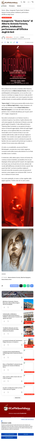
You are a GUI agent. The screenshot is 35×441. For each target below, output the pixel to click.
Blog (7, 10)
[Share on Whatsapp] (11, 42)
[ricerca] (21, 2)
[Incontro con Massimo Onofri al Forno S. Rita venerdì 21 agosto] (28, 390)
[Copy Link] (14, 42)
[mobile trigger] (32, 2)
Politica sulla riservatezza (27, 419)
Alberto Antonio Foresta (14, 277)
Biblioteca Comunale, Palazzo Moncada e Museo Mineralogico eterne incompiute (11, 303)
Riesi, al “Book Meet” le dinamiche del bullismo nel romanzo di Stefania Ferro (12, 366)
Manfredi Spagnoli (25, 277)
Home (3, 10)
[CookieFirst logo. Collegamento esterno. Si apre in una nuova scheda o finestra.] (1, 421)
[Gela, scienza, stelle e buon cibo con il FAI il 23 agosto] (28, 379)
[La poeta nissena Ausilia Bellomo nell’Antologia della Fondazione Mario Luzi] (28, 354)
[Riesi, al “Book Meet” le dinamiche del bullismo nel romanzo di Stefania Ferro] (28, 367)
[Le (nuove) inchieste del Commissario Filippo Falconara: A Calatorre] (28, 343)
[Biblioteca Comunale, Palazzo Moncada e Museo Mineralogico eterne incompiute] (28, 304)
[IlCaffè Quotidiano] (10, 2)
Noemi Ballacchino (6, 279)
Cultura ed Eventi (6, 17)
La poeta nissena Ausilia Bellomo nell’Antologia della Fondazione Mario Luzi (12, 353)
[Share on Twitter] (8, 42)
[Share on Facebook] (5, 42)
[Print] (17, 42)
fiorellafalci (9, 37)
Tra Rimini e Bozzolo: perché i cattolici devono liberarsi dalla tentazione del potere (11, 329)
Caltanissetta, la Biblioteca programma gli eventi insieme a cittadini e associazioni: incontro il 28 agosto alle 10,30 (12, 316)
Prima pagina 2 (28, 346)
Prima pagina (28, 323)
